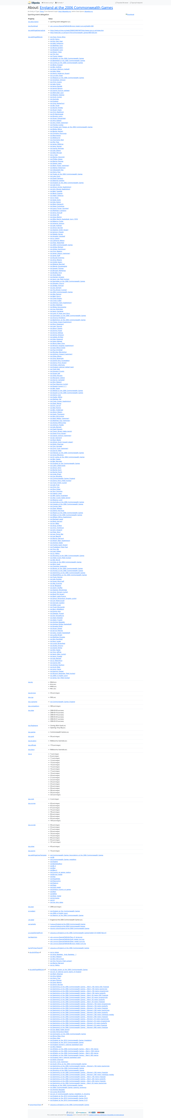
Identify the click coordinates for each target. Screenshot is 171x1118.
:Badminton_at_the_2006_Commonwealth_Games (68, 320)
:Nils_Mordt (55, 560)
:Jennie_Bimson (56, 88)
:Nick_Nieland (55, 382)
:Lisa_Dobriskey (56, 309)
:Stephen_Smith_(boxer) (59, 230)
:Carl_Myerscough (57, 601)
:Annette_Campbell (57, 236)
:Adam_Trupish (56, 620)
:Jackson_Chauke (57, 232)
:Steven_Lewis (56, 163)
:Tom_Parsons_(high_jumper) (61, 961)
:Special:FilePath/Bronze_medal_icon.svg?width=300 (72, 26)
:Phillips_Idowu (56, 159)
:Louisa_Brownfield (57, 643)
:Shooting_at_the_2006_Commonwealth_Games (67, 556)
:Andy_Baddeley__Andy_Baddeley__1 (63, 954)
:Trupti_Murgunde (57, 607)
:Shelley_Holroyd (57, 286)
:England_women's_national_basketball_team (66, 1045)
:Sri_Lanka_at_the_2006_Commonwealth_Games (67, 457)
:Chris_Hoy (54, 487)
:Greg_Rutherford (57, 103)
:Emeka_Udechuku (57, 365)
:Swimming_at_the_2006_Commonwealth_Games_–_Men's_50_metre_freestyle (77, 1002)
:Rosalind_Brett (56, 626)
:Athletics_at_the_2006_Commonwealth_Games (67, 58)
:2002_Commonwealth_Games (61, 292)
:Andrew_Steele (56, 543)
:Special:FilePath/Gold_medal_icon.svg (67, 939)
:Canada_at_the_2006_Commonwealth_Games (66, 504)
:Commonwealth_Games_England (62, 478)
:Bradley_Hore (56, 273)
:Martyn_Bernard (57, 538)
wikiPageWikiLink (35, 37)
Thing (42, 11)
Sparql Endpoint (136, 3)
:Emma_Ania (55, 611)
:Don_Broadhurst (57, 616)
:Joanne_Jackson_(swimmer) (60, 436)
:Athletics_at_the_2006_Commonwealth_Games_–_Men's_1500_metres (74, 1051)
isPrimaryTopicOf (35, 948)
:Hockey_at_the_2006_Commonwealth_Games (66, 571)
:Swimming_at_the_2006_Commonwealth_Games (67, 573)
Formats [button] (60, 3)
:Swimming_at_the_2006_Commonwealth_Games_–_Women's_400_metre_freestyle (79, 1017)
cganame (32, 702)
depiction (32, 937)
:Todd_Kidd (55, 369)
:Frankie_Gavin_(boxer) (59, 545)
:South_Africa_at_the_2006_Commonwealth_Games (68, 1064)
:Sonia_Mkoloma (57, 455)
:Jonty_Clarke (55, 669)
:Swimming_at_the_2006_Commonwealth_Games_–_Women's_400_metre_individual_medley (82, 1075)
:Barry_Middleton (57, 609)
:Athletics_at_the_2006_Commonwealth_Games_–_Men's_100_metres (74, 1049)
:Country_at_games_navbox (60, 872)
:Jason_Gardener (57, 311)
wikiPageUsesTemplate (37, 855)
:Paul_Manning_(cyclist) (59, 384)
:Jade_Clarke (55, 84)
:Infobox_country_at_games (60, 889)
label (31, 920)
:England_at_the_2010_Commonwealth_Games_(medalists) (71, 1040)
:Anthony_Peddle (57, 425)
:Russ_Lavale (55, 641)
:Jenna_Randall (56, 86)
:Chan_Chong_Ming (57, 37)
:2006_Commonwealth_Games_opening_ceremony (68, 1087)
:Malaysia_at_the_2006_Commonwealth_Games (67, 78)
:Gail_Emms (55, 185)
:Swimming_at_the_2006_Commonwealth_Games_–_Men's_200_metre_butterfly (78, 1079)
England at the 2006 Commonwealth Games (76, 7)
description (33, 22)
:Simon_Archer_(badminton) (60, 187)
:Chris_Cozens (56, 82)
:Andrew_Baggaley (57, 622)
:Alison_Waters (56, 412)
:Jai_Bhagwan (55, 586)
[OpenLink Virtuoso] (70, 1112)
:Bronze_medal (56, 874)
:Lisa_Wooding (56, 476)
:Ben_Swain (55, 388)
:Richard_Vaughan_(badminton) (62, 346)
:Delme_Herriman (57, 511)
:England (54, 101)
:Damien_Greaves (57, 277)
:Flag (52, 877)
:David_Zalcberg (56, 178)
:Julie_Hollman (56, 226)
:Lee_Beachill (55, 536)
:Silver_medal (55, 896)
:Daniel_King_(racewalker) (60, 361)
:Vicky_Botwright (57, 358)
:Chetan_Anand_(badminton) (61, 322)
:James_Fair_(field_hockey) (60, 678)
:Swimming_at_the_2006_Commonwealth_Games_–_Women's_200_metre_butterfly (79, 1012)
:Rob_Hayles (55, 650)
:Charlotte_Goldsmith (58, 566)
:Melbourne (55, 138)
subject (31, 911)
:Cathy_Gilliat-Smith (57, 466)
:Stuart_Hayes (56, 110)
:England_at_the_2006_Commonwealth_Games (69, 948)
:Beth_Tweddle (56, 191)
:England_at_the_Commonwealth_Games (65, 463)
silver (31, 846)
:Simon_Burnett (56, 228)
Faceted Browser (122, 3)
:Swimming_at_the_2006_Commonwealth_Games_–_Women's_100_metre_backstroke (79, 1066)
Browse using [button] (48, 3)
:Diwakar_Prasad (57, 613)
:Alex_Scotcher (56, 583)
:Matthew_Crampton (58, 211)
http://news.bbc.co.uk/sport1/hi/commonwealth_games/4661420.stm (73, 33)
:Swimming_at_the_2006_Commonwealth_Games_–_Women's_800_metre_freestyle (79, 1027)
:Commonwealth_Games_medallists (63, 859)
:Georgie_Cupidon (57, 603)
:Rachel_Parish (56, 472)
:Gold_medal (55, 887)
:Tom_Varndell (56, 446)
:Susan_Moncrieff (57, 581)
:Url (52, 900)
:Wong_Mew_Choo (57, 343)
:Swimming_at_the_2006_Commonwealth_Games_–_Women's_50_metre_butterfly (78, 1023)
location (32, 741)
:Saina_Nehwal (56, 341)
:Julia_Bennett (55, 427)
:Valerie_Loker (56, 493)
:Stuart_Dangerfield (58, 118)
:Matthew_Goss (56, 46)
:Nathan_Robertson (57, 168)
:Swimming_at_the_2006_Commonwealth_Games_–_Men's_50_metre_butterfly (77, 1000)
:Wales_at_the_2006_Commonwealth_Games (66, 515)
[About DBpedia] (34, 3)
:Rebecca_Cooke (56, 221)
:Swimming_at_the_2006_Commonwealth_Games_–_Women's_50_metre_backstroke (79, 1019)
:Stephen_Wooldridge (58, 590)
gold (31, 736)
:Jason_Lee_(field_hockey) (59, 279)
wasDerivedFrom (35, 933)
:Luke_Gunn (55, 176)
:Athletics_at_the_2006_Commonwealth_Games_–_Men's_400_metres (74, 1055)
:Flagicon (54, 883)
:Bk (52, 857)
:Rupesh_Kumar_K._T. (58, 386)
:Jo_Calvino (54, 238)
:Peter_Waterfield (57, 243)
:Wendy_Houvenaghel (58, 266)
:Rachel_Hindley (56, 108)
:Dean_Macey (55, 403)
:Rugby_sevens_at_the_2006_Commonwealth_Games (69, 970)
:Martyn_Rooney (56, 161)
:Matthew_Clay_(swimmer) (60, 421)
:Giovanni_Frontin (57, 371)
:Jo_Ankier (54, 952)
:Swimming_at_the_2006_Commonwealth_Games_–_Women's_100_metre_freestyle (79, 1008)
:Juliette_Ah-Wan (56, 337)
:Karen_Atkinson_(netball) (59, 69)
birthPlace (34, 952)
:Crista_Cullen (55, 301)
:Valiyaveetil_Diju (57, 170)
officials (32, 745)
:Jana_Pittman (56, 980)
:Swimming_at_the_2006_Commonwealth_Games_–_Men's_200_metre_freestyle (78, 1081)
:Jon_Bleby (54, 523)
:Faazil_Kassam (56, 429)
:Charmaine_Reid (57, 140)
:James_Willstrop (56, 144)
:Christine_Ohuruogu (58, 133)
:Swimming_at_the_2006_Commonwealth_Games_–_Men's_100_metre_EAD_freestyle (79, 987)
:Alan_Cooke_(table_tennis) (60, 498)
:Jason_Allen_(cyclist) (58, 654)
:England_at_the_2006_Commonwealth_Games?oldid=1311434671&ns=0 (78, 933)
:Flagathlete (55, 879)
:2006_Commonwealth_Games (61, 245)
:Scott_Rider (55, 667)
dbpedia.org (88, 11)
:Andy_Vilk (54, 215)
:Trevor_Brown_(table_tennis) (61, 431)
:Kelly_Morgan (56, 153)
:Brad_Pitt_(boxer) (57, 594)
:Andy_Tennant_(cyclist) (59, 592)
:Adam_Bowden (56, 618)
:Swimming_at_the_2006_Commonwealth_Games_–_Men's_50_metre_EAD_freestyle (79, 995)
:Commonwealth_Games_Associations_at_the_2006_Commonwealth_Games (76, 855)
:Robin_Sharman (56, 444)
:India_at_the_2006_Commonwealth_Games (65, 562)
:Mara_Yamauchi (56, 204)
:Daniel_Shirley (56, 648)
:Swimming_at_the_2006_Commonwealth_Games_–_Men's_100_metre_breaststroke (79, 991)
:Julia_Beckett (55, 658)
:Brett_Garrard (56, 521)
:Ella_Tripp (54, 142)
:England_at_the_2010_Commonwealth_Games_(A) (68, 1096)
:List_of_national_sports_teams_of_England (65, 972)
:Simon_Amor (55, 468)
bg (30, 682)
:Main (53, 892)
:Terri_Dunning (56, 491)
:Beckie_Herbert (56, 131)
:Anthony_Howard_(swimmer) (61, 354)
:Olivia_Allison (56, 356)
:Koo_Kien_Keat (56, 41)
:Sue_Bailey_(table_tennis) (59, 1030)
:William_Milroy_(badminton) (61, 517)
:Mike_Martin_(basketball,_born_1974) (64, 219)
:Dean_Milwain (56, 508)
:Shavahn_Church (57, 283)
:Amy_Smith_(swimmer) (59, 123)
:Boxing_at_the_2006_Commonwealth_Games (66, 568)
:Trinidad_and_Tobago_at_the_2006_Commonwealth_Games (71, 127)
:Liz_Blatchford (56, 661)
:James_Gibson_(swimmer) (60, 253)
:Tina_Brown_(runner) (58, 290)
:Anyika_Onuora (56, 646)
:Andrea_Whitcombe (58, 423)
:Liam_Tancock (56, 326)
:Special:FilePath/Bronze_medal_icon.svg (68, 944)
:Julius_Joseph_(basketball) (60, 633)
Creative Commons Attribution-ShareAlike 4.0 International (106, 1115)
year (31, 907)
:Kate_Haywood (56, 339)
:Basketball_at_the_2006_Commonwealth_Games (67, 61)
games (31, 732)
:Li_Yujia (54, 155)
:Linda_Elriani (55, 474)
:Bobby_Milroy (56, 129)
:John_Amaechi (56, 530)
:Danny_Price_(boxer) (58, 363)
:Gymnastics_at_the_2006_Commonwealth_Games (68, 316)
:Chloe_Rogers (56, 298)
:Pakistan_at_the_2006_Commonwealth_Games (67, 453)
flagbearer (33, 726)
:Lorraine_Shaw (56, 76)
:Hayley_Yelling (56, 397)
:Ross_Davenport (57, 324)
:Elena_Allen (55, 1038)
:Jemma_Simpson (57, 335)
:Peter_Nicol (55, 532)
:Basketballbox (56, 864)
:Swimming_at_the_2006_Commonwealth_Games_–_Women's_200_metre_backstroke (79, 1010)
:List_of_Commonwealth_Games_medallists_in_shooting (70, 1094)
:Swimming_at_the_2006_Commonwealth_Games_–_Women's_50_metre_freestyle (78, 1025)
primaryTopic (35, 1105)
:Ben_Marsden (56, 461)
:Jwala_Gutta (55, 200)
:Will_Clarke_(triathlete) (59, 496)
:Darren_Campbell (57, 380)
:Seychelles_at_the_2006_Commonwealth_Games (67, 281)
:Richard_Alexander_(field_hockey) (62, 673)
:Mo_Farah (54, 106)
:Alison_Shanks (56, 328)
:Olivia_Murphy (56, 376)
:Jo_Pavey (54, 198)
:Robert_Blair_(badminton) (60, 541)
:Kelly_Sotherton (56, 43)
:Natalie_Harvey (56, 234)
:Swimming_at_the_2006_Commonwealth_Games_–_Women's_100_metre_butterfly (79, 1006)
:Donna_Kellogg (56, 333)
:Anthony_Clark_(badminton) (61, 303)
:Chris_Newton (56, 251)
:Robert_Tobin (56, 52)
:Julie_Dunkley (56, 579)
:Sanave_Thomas (57, 268)
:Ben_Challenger (56, 410)
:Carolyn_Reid (55, 506)
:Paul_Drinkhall (56, 350)
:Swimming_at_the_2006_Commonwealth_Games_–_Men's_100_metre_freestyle (78, 1077)
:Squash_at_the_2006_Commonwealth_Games (66, 393)
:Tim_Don (54, 54)
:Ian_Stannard (56, 438)
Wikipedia (70, 1115)
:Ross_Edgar (55, 489)
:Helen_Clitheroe (56, 196)
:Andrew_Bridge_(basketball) (61, 624)
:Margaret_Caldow (57, 378)
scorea (31, 803)
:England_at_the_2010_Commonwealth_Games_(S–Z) (68, 1100)
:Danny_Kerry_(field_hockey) (60, 481)
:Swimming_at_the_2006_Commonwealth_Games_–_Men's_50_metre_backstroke (78, 1083)
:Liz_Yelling (54, 553)
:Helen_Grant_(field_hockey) (60, 558)
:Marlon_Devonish (57, 157)
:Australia (54, 99)
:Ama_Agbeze (55, 121)
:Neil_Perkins (55, 408)
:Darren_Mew (55, 451)
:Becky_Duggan (56, 65)
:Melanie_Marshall (57, 264)
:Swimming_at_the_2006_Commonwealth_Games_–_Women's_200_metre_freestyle (79, 1072)
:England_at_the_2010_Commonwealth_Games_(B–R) (69, 1098)
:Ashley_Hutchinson (58, 249)
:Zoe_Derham (55, 288)
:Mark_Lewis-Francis (58, 596)
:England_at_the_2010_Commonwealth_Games (67, 1042)
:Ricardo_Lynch (56, 116)
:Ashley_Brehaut (56, 247)
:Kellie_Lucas (55, 605)
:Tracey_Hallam (56, 56)
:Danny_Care (55, 395)
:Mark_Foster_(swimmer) (59, 166)
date (31, 710)
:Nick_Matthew (56, 305)
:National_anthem (57, 181)
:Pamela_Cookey (56, 125)
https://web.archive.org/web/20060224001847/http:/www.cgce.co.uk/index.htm (77, 30)
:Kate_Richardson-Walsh (59, 1032)
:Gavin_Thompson (57, 414)
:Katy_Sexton (55, 202)
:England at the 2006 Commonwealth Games (67, 924)
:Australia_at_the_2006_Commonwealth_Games (67, 502)
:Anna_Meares (56, 260)
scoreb (32, 825)
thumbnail (33, 26)
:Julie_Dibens (55, 151)
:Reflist (53, 894)
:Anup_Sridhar (56, 526)
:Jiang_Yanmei (56, 146)
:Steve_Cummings (57, 206)
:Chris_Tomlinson (57, 528)
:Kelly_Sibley (55, 71)
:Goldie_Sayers (56, 262)
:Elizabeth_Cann (56, 50)
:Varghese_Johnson (57, 80)
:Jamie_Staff (55, 256)
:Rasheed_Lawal (56, 519)
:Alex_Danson (55, 294)
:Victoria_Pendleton (57, 318)
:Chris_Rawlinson (57, 112)
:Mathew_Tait (55, 399)
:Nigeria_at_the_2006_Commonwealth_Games (66, 513)
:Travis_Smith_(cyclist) (58, 483)
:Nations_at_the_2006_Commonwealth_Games (66, 915)
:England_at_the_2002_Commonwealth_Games (67, 183)
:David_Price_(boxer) (58, 433)
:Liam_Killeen (55, 551)
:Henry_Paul (55, 172)
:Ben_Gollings (55, 67)
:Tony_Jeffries (55, 652)
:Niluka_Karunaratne (58, 307)
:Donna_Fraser (56, 331)
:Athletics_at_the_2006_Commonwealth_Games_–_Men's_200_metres (74, 1053)
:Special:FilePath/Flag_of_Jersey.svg (66, 937)
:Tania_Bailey (55, 275)
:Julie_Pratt (54, 485)
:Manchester (55, 136)
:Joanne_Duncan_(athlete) (59, 91)
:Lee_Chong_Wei (56, 534)
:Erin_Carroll (55, 406)
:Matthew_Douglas (57, 637)
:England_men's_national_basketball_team (65, 1057)
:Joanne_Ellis (55, 663)
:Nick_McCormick (57, 416)
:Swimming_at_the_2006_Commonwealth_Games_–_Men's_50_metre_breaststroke (79, 997)
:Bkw (52, 868)
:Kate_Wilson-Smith (57, 348)
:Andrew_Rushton (57, 665)
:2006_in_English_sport (59, 676)
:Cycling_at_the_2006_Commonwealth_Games (66, 63)
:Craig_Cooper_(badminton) (60, 401)
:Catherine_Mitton (57, 241)
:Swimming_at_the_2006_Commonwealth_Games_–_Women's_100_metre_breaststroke (80, 1004)
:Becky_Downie (56, 193)
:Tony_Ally (54, 549)
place (31, 750)
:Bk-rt (53, 866)
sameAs (32, 924)
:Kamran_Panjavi (57, 671)
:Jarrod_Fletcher (56, 631)
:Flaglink (54, 862)
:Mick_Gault (55, 564)
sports (31, 851)
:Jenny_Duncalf (56, 213)
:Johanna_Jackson (57, 223)
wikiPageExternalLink (36, 30)
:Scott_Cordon (56, 97)
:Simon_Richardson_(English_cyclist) (63, 598)
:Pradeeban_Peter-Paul (59, 547)
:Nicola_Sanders (56, 48)
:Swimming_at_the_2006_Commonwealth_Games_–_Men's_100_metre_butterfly (78, 993)
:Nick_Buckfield (56, 639)
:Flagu (53, 885)
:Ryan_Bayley (55, 440)
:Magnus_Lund (56, 500)
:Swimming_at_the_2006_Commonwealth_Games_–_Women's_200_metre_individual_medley (82, 1015)
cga (30, 697)
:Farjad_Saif (55, 373)
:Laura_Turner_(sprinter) (59, 208)
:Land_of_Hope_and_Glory (60, 313)
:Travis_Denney (56, 577)
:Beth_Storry (55, 296)
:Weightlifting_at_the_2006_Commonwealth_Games (68, 575)
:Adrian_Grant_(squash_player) (61, 442)
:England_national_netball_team (62, 367)
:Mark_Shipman (56, 974)
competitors (33, 706)
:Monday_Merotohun (58, 352)
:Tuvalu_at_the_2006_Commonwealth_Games (66, 174)
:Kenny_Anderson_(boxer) (60, 73)
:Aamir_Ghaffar (56, 588)
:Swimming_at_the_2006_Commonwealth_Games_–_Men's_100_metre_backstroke (78, 989)
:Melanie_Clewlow (57, 95)
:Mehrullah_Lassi (57, 93)
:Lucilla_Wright (56, 635)
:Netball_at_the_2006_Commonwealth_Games (66, 391)
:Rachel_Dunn (56, 470)
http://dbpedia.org (64, 11)
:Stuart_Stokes (56, 628)
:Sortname (54, 898)
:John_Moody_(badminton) (60, 189)
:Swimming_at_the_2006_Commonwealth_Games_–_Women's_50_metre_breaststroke (80, 1021)
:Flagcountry (55, 881)
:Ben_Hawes (55, 459)
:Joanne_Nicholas (57, 148)
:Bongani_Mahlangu (58, 271)
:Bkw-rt (53, 870)
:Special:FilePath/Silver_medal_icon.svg (67, 941)
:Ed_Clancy (54, 39)
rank (31, 799)
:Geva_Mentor (56, 217)
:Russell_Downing (57, 258)
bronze (32, 693)
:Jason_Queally (56, 656)
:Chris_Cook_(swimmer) (59, 448)
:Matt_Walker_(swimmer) (59, 418)
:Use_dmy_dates (56, 902)
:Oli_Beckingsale (56, 114)
